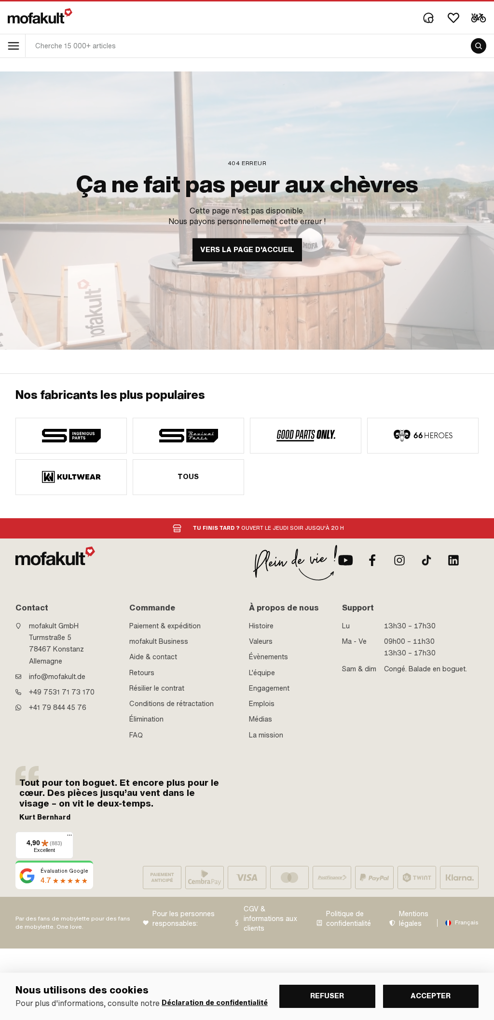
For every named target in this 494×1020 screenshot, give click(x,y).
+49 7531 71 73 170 (62, 692)
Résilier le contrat (156, 688)
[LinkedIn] (453, 560)
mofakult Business (158, 641)
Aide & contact (153, 657)
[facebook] (372, 560)
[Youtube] (345, 560)
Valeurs (261, 641)
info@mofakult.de (57, 676)
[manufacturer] (71, 435)
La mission (266, 735)
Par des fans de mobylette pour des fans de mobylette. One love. (72, 923)
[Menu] (69, 837)
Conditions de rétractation (171, 703)
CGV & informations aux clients (270, 919)
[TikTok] (426, 560)
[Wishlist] (453, 17)
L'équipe (262, 673)
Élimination (146, 719)
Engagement (269, 688)
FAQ (136, 735)
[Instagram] (399, 560)
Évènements (268, 657)
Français (467, 922)
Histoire (261, 626)
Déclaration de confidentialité (215, 1003)
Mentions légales (413, 918)
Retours (141, 673)
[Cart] (478, 17)
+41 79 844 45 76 (57, 707)
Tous (188, 477)
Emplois (261, 703)
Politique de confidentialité (348, 918)
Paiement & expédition (165, 626)
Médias (260, 719)
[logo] (40, 16)
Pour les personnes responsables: (183, 918)
